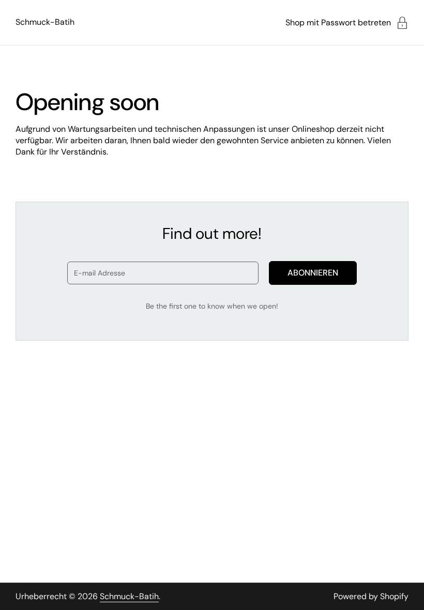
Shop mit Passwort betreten (338, 22)
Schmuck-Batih (45, 22)
